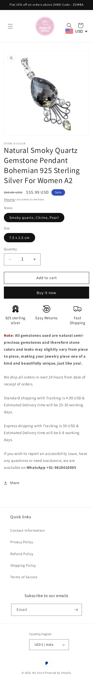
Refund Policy (21, 553)
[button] (10, 26)
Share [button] (14, 482)
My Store (38, 673)
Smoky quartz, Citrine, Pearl (34, 217)
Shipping (9, 199)
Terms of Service (23, 577)
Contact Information (27, 530)
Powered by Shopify (58, 673)
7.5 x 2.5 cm (19, 237)
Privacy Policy (21, 542)
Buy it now (46, 292)
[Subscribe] (76, 610)
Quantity (10, 249)
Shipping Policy (23, 565)
